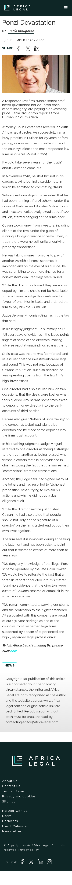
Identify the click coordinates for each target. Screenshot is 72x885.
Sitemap (9, 801)
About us (9, 781)
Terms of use (13, 791)
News (7, 816)
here (13, 651)
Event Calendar (15, 826)
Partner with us (15, 810)
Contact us (11, 786)
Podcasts (10, 821)
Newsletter (11, 831)
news (10, 665)
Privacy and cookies (19, 796)
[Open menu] (66, 8)
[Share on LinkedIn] (37, 48)
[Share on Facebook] (19, 48)
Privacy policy (29, 849)
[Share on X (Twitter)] (28, 48)
